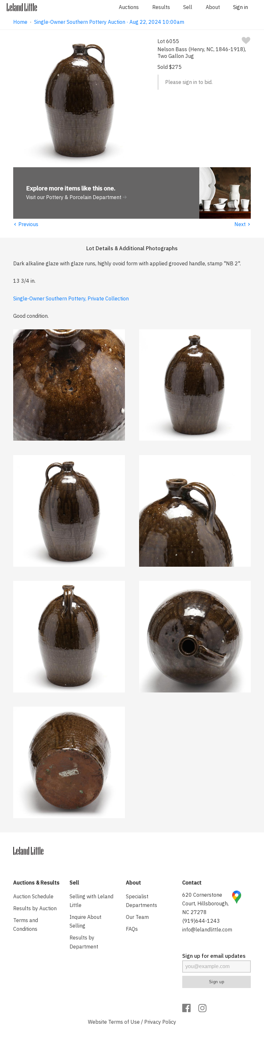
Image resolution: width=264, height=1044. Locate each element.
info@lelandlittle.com (207, 929)
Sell (187, 7)
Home (20, 22)
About (213, 7)
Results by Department (84, 941)
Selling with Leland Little (91, 900)
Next (242, 224)
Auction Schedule (33, 896)
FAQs (132, 929)
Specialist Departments (141, 900)
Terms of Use (124, 1022)
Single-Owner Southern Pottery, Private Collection (71, 298)
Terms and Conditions (25, 924)
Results (161, 7)
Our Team (137, 917)
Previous (25, 224)
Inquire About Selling (85, 921)
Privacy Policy (160, 1022)
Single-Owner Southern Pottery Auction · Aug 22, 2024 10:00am (109, 22)
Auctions (129, 7)
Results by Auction (35, 908)
